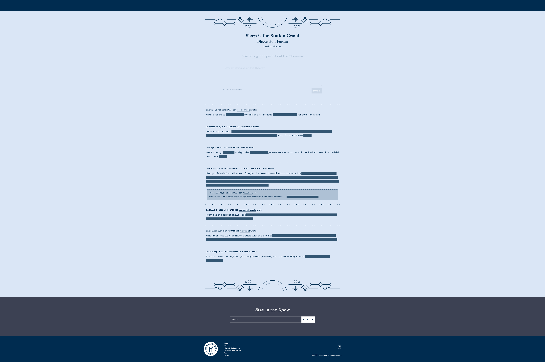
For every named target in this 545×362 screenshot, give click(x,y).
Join (245, 56)
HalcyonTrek (243, 110)
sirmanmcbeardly (247, 210)
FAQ (226, 346)
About (226, 343)
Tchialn (243, 148)
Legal (226, 355)
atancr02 (245, 168)
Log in (257, 56)
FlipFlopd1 (245, 231)
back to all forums (273, 46)
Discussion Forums (232, 351)
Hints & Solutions (232, 348)
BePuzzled (246, 127)
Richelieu (269, 168)
